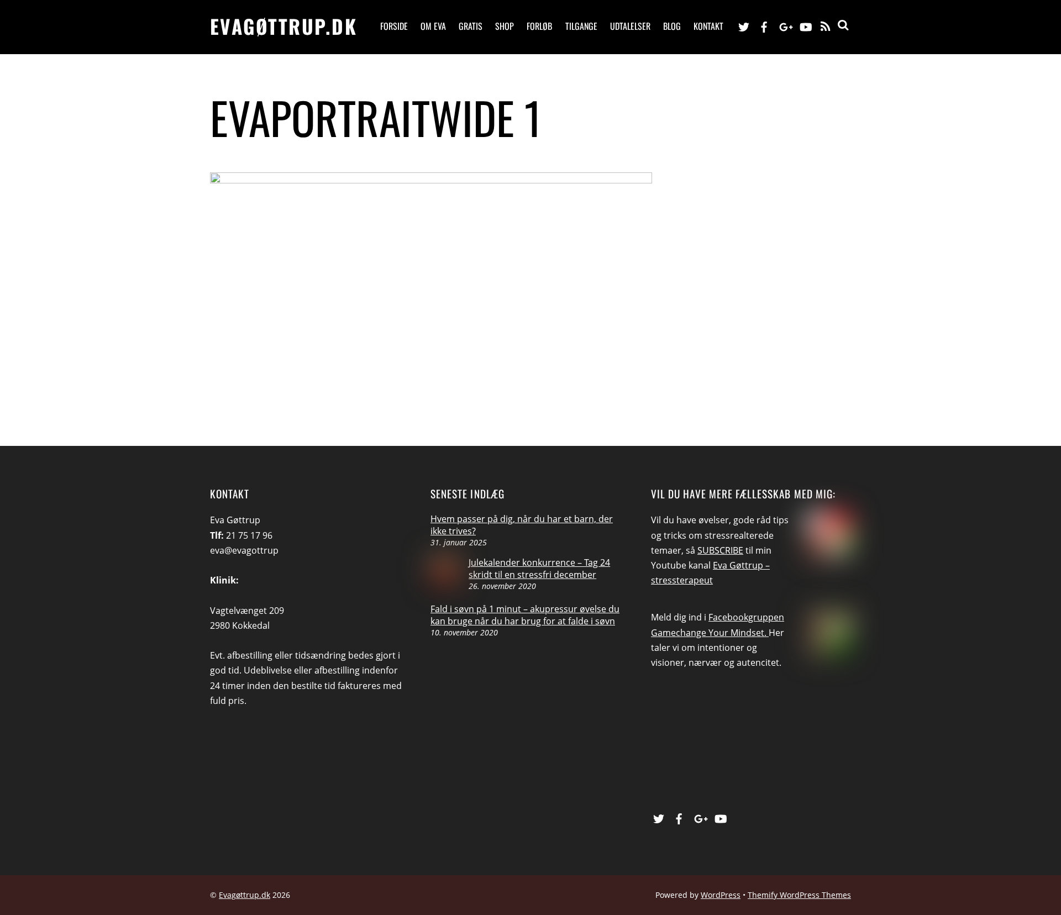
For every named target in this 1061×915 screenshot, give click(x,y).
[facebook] (764, 25)
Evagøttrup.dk (244, 895)
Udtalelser (630, 26)
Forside (394, 26)
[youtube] (805, 25)
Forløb (539, 26)
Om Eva (433, 26)
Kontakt (708, 26)
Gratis (470, 26)
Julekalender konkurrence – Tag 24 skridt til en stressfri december (539, 568)
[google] (784, 25)
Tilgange (581, 26)
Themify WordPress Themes (799, 895)
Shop (504, 26)
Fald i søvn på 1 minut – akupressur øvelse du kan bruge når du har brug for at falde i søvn (524, 615)
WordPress (720, 895)
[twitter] (744, 25)
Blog (672, 26)
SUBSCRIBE (720, 550)
